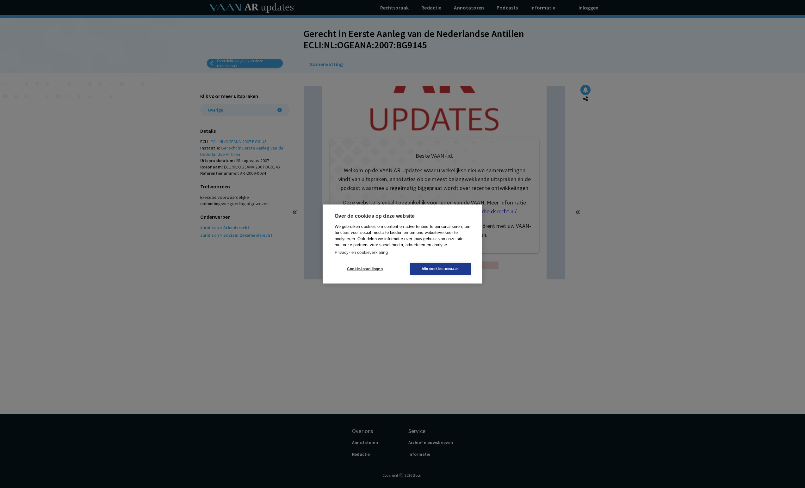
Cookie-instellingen (365, 269)
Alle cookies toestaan (440, 269)
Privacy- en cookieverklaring (361, 252)
